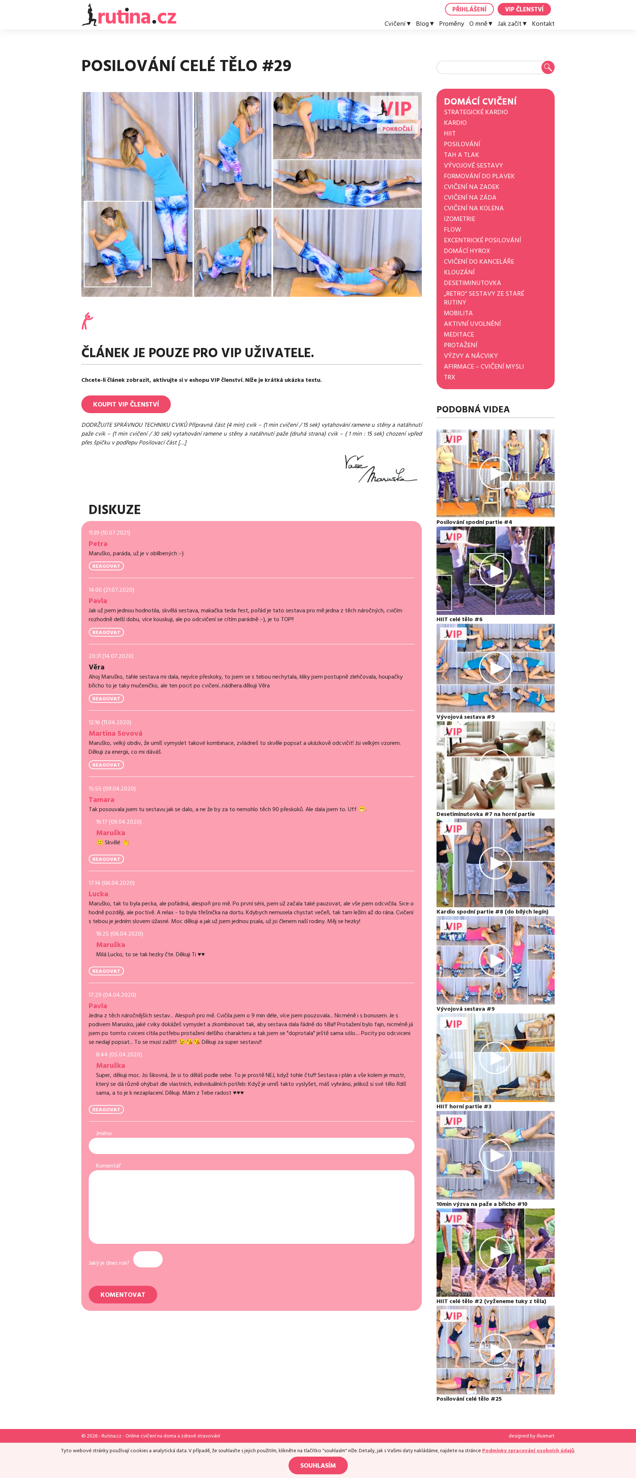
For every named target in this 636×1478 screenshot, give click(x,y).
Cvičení (395, 24)
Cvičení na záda (470, 197)
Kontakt (543, 24)
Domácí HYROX (467, 251)
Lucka (98, 894)
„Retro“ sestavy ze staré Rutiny (484, 298)
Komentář (108, 1166)
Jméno (104, 1133)
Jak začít (510, 24)
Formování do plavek (479, 176)
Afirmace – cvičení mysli (484, 366)
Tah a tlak (461, 154)
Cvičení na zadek (471, 186)
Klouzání (459, 272)
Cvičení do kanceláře (479, 261)
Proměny (451, 24)
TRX (449, 377)
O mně (478, 24)
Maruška (110, 833)
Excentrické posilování (482, 240)
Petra (98, 544)
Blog (422, 24)
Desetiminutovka (472, 283)
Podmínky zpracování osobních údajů (528, 1450)
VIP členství (524, 9)
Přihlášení (469, 9)
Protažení (460, 345)
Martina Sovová (115, 733)
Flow (452, 229)
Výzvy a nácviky (471, 355)
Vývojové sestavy (473, 165)
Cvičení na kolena (474, 208)
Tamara (101, 800)
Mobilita (458, 313)
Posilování (462, 144)
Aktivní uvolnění (472, 323)
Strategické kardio (476, 112)
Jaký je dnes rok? (109, 1263)
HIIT (450, 133)
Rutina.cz (111, 1436)
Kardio (455, 122)
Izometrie (459, 219)
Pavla (98, 601)
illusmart (546, 1436)
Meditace (459, 334)
